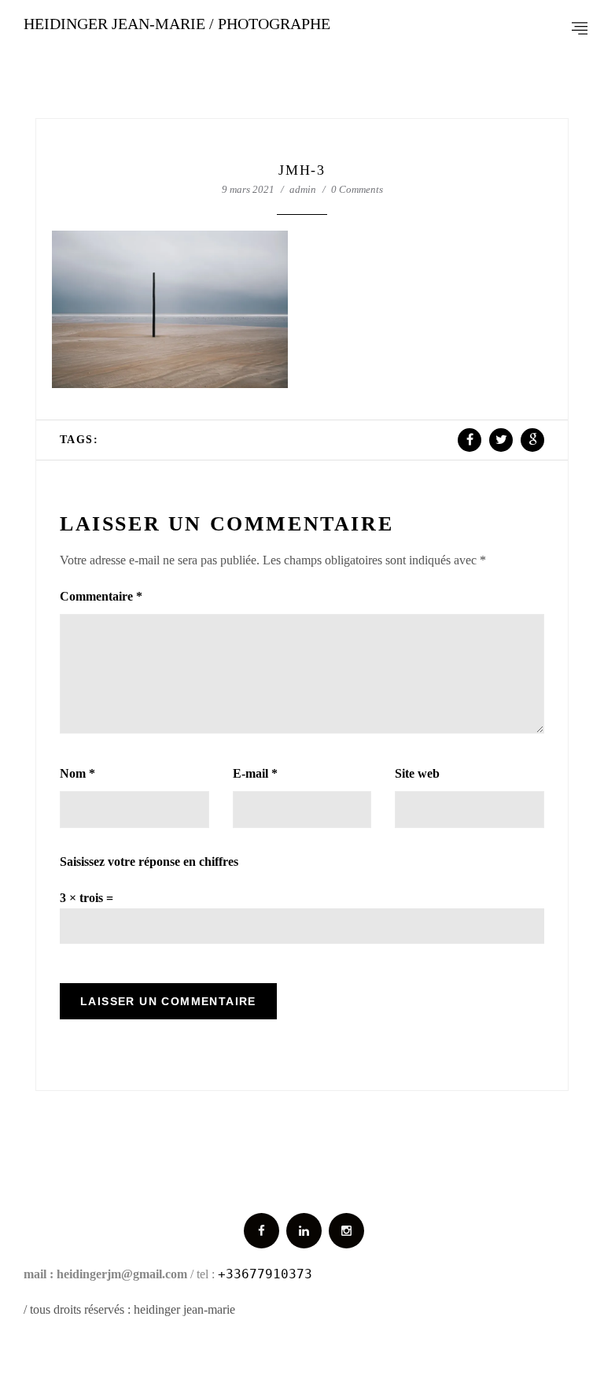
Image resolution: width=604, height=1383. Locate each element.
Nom (77, 773)
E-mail (255, 773)
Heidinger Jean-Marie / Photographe (177, 23)
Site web (417, 773)
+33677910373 (265, 1274)
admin (302, 189)
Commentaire (101, 596)
